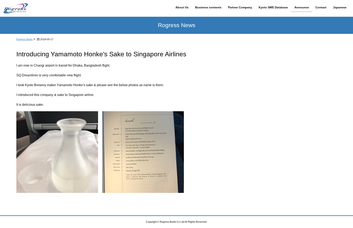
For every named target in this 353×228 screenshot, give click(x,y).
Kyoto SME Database (273, 7)
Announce (301, 7)
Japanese (339, 7)
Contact (320, 7)
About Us (182, 7)
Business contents (208, 7)
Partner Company (240, 7)
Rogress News (24, 39)
